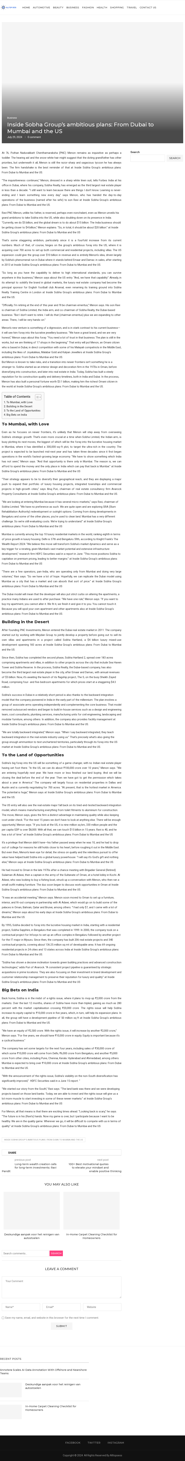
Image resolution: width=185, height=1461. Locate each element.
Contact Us (148, 7)
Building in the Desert (19, 406)
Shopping (117, 7)
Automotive (41, 7)
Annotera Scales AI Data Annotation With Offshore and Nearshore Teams (43, 1371)
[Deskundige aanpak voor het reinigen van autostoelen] (32, 1210)
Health (102, 7)
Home (26, 7)
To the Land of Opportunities (23, 410)
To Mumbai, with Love (20, 402)
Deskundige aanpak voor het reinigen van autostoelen (52, 1386)
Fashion (88, 7)
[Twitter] (172, 7)
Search (56, 1253)
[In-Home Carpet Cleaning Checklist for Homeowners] (91, 1210)
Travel (132, 7)
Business (72, 7)
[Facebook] (168, 7)
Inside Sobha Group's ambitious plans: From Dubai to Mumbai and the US (43, 1140)
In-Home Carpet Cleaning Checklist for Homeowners (50, 1408)
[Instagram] (176, 7)
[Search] (183, 7)
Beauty (58, 7)
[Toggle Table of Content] (36, 397)
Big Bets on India (17, 414)
